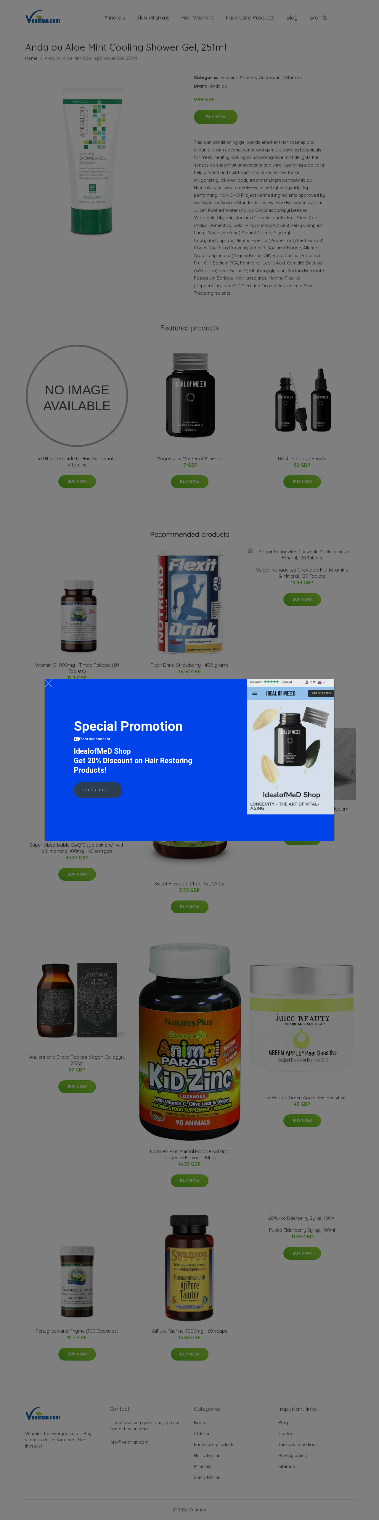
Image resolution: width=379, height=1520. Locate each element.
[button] (98, 790)
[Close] (48, 683)
